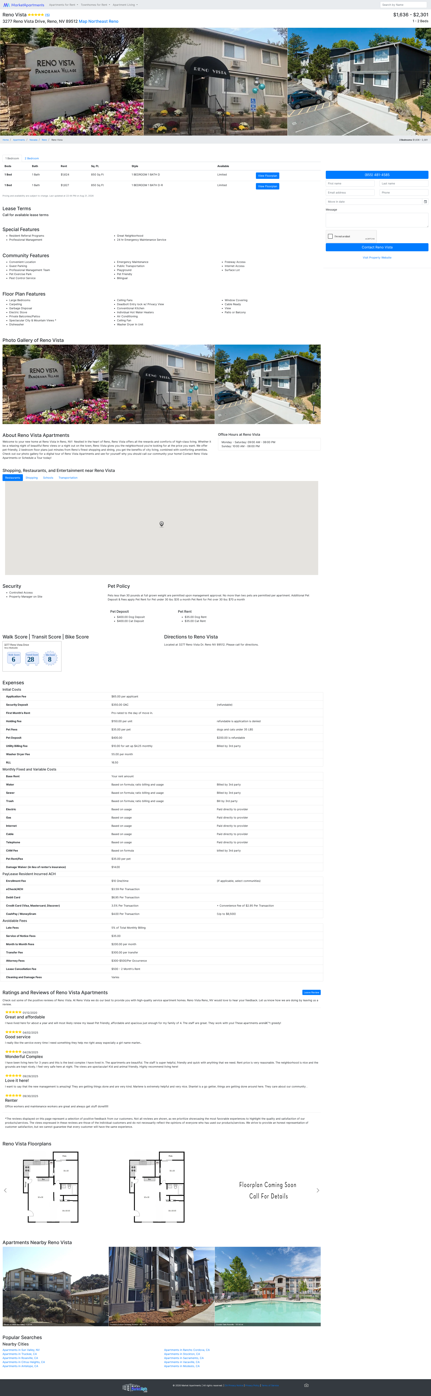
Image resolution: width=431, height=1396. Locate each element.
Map (83, 21)
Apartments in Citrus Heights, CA (24, 1362)
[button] (161, 524)
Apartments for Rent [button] (62, 4)
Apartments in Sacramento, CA (184, 1358)
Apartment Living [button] (124, 4)
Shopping (32, 477)
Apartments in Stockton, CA (182, 1354)
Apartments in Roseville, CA (20, 1358)
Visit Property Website (377, 257)
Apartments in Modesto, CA (182, 1366)
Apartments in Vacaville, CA (182, 1362)
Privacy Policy (252, 1385)
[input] (374, 201)
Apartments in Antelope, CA (20, 1366)
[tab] (12, 158)
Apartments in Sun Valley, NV (21, 1350)
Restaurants (12, 477)
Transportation (68, 477)
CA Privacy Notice (234, 1385)
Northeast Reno (103, 21)
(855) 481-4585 (377, 175)
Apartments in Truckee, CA (20, 1354)
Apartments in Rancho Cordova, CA (187, 1350)
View (267, 175)
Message (331, 209)
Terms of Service (270, 1385)
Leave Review (311, 992)
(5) (47, 15)
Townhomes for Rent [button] (94, 4)
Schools (48, 477)
